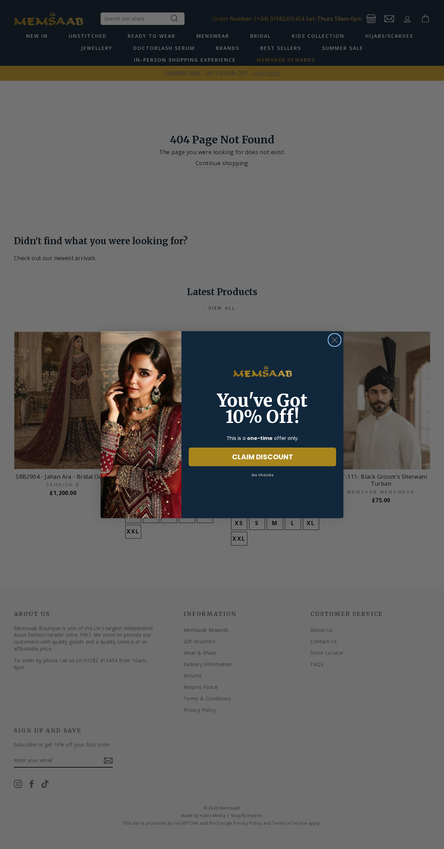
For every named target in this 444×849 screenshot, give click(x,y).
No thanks (262, 475)
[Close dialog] (334, 340)
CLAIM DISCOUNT (262, 457)
